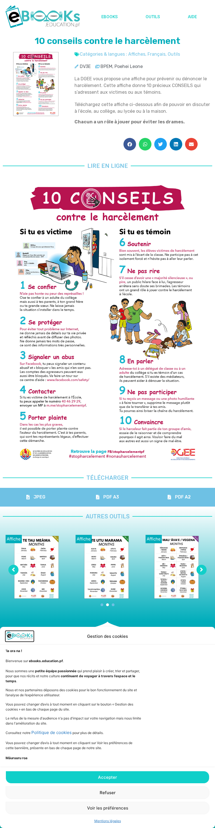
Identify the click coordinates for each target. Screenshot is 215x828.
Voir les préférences (107, 808)
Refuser (108, 792)
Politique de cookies (51, 732)
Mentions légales (107, 821)
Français (156, 54)
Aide (192, 16)
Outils (153, 16)
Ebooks (109, 16)
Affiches (136, 54)
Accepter (107, 777)
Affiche (14, 539)
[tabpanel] (38, 567)
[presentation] (102, 605)
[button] (129, 144)
